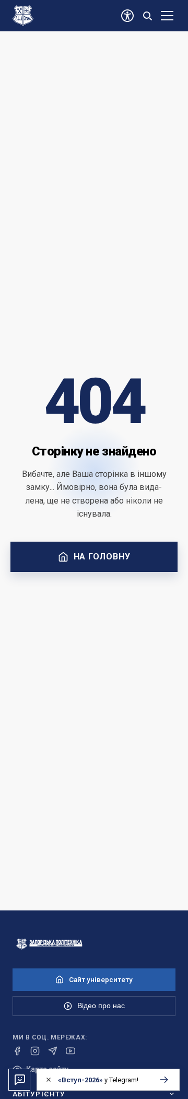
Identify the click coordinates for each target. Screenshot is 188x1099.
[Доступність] (127, 15)
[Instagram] (35, 1051)
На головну (102, 557)
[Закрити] (48, 1079)
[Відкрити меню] (167, 15)
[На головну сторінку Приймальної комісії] (94, 944)
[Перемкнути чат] (19, 1080)
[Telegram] (52, 1051)
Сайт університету (101, 979)
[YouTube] (70, 1051)
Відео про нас (101, 1006)
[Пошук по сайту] (147, 15)
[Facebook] (17, 1051)
